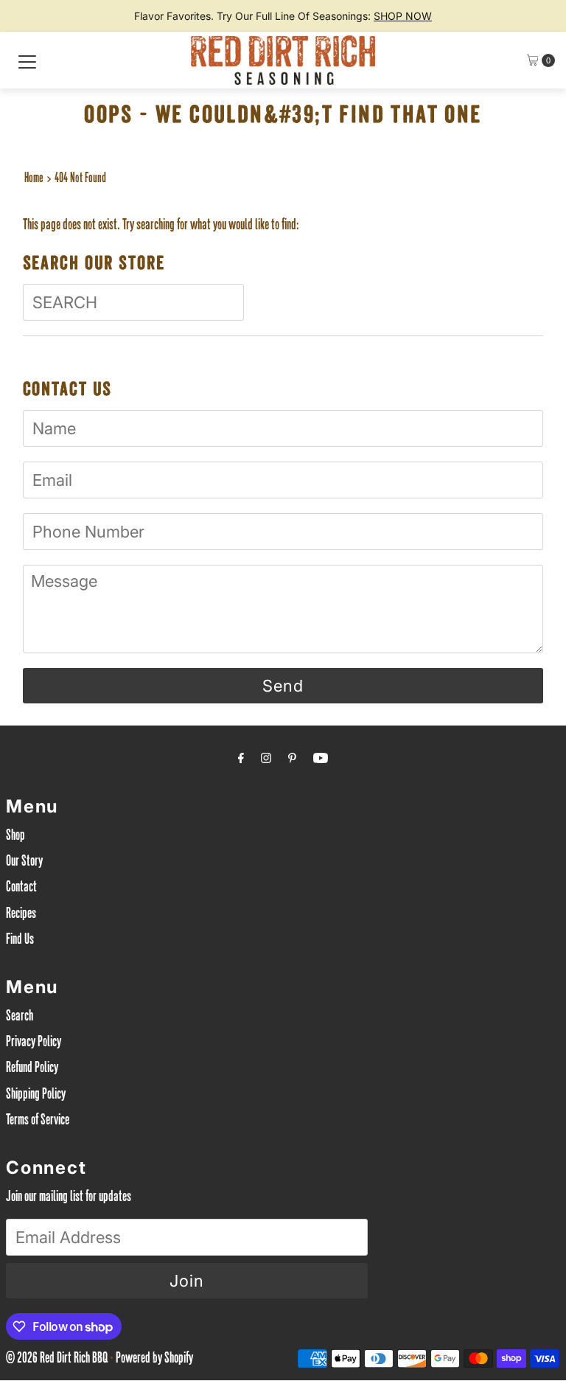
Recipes (21, 915)
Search (19, 1017)
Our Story (24, 863)
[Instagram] (266, 760)
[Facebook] (241, 760)
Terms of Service (37, 1121)
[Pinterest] (292, 760)
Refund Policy (32, 1069)
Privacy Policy (33, 1043)
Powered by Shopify (154, 1360)
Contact (21, 888)
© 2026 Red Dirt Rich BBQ (57, 1360)
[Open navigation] (27, 60)
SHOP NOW (403, 16)
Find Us (20, 941)
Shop (15, 837)
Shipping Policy (36, 1096)
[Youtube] (320, 760)
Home (33, 179)
